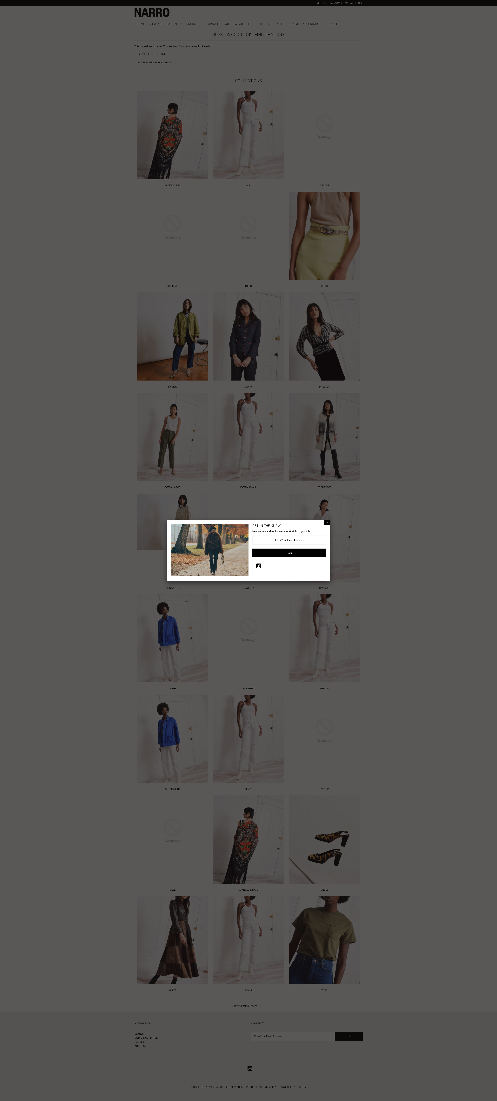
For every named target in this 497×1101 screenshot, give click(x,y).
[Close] (327, 522)
